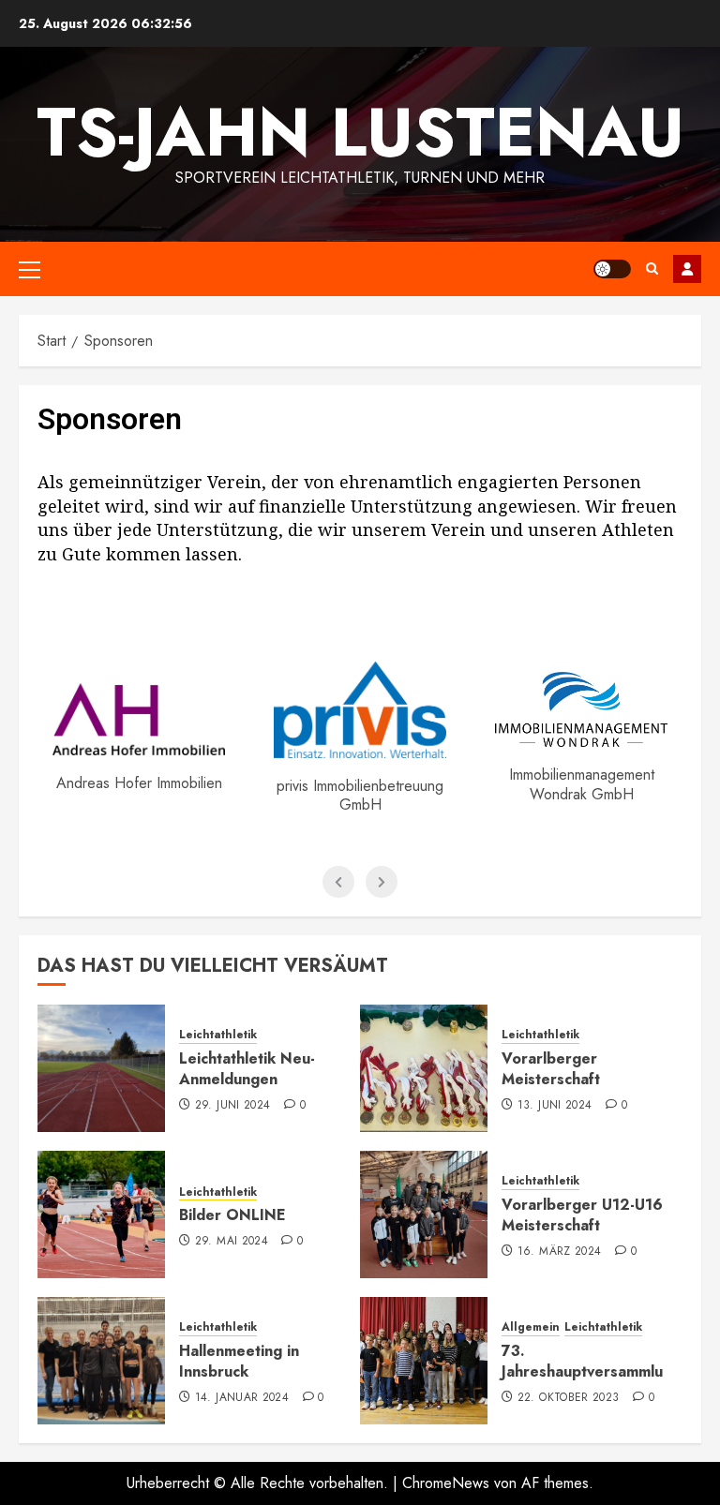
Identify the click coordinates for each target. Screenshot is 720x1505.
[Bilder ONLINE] (101, 1214)
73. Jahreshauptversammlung (591, 1361)
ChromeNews (445, 1483)
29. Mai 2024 (231, 1241)
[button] (29, 269)
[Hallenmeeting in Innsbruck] (101, 1360)
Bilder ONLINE (232, 1215)
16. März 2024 (560, 1251)
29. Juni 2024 (233, 1105)
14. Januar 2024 (242, 1398)
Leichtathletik (218, 1035)
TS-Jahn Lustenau (360, 132)
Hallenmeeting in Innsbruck (239, 1361)
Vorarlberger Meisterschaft (551, 1069)
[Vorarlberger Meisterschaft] (424, 1068)
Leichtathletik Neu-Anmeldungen (247, 1069)
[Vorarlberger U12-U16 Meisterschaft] (424, 1214)
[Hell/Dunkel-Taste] (612, 269)
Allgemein (531, 1327)
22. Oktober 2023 (569, 1398)
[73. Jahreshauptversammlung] (424, 1360)
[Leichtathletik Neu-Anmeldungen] (101, 1068)
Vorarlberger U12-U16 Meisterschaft (582, 1215)
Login (687, 269)
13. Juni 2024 (555, 1105)
